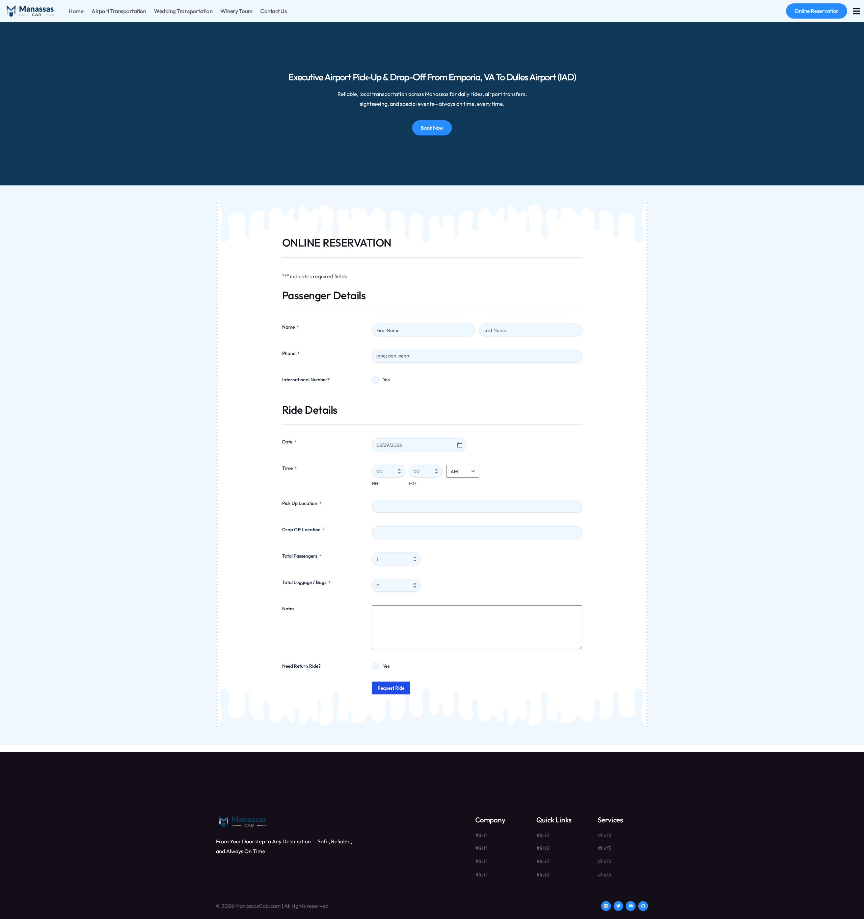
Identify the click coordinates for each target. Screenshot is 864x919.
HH (375, 483)
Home (76, 11)
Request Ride (391, 688)
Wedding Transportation (183, 11)
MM (412, 483)
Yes (386, 380)
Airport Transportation (118, 11)
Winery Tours (236, 11)
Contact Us (273, 11)
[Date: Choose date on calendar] (459, 445)
